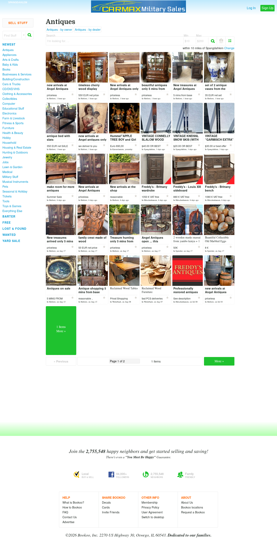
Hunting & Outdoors (15, 152)
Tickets (7, 196)
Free (6, 222)
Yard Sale (11, 241)
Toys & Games (11, 206)
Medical (7, 172)
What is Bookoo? (73, 502)
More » (219, 361)
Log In (251, 8)
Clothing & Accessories (17, 94)
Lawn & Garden (12, 167)
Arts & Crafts (10, 60)
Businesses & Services (16, 74)
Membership (150, 502)
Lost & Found (14, 228)
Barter (8, 216)
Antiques (8, 50)
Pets (5, 186)
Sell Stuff (18, 23)
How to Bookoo (72, 507)
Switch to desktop (153, 517)
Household (9, 142)
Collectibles (9, 99)
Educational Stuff (13, 108)
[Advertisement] (16, 305)
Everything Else (12, 211)
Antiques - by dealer (88, 29)
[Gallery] (230, 41)
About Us (187, 502)
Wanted (9, 235)
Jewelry (7, 157)
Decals (106, 502)
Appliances (9, 55)
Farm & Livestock (13, 118)
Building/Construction (16, 79)
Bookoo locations (192, 507)
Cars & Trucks (11, 84)
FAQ (65, 512)
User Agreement (152, 512)
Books (6, 69)
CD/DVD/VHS (10, 89)
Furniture (8, 128)
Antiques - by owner (59, 29)
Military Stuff (10, 177)
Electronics (9, 113)
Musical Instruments (15, 182)
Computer (8, 103)
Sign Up (267, 8)
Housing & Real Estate (16, 147)
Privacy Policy (150, 507)
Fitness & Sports (13, 123)
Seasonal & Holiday (14, 191)
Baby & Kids (10, 64)
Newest (9, 44)
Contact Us (69, 517)
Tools (5, 201)
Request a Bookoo (193, 512)
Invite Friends (110, 512)
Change (229, 48)
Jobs (5, 162)
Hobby (6, 138)
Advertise (68, 522)
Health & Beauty (12, 133)
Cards (106, 507)
